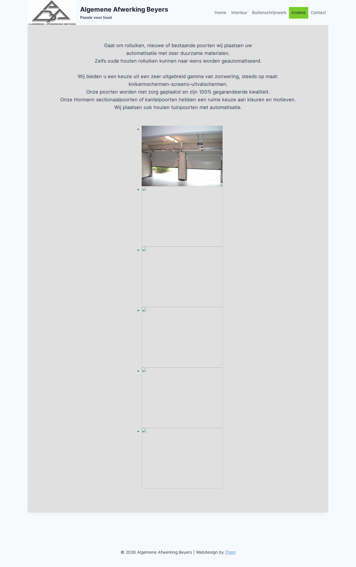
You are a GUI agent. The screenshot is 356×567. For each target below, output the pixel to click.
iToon (230, 552)
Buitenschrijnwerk (269, 12)
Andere (298, 12)
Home (220, 12)
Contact (318, 12)
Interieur (239, 12)
